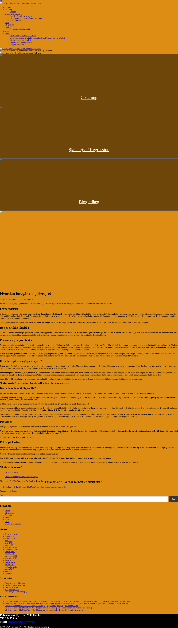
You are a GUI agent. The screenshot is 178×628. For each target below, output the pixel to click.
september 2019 (11, 558)
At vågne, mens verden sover (16, 585)
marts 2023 (9, 545)
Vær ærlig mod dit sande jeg (16, 592)
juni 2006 (8, 571)
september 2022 (11, 547)
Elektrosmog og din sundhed (21, 42)
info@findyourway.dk (21, 621)
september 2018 (11, 567)
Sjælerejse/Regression (13, 14)
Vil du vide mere (16, 20)
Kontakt (8, 27)
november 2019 (11, 556)
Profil (7, 31)
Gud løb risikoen (11, 587)
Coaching (8, 9)
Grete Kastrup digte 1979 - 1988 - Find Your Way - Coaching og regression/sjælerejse (37, 603)
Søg (1, 495)
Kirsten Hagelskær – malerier (21, 40)
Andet (7, 34)
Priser (7, 23)
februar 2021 (10, 552)
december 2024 (11, 534)
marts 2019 (9, 560)
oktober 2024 (10, 536)
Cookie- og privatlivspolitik (20, 29)
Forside (8, 7)
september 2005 (11, 573)
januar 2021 (9, 554)
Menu (2, 1)
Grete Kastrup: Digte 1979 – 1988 (23, 36)
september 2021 (11, 549)
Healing (13, 12)
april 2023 (9, 543)
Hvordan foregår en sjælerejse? (21, 16)
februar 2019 (10, 563)
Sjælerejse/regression (13, 524)
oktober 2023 (10, 538)
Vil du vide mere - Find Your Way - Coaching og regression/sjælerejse (39, 487)
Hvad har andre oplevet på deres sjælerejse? (26, 18)
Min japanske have (17, 44)
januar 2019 (9, 565)
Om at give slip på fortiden (15, 583)
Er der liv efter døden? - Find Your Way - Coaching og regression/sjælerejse (34, 606)
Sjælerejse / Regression (89, 149)
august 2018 (9, 569)
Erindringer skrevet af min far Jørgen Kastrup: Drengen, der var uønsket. (37, 38)
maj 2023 (8, 541)
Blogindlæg (9, 25)
